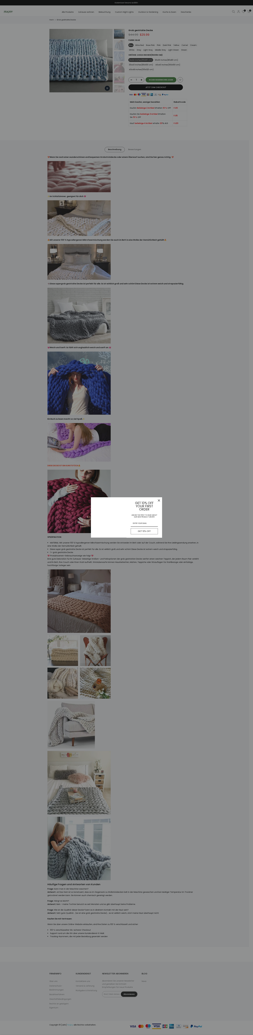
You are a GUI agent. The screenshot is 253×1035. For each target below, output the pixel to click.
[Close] (159, 500)
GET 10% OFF (144, 531)
